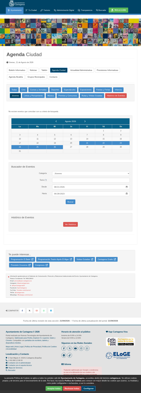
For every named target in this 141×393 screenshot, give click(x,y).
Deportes (55, 90)
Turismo (46, 10)
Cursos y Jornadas (38, 90)
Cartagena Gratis (106, 259)
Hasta (44, 193)
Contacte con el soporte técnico (20, 365)
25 (37, 147)
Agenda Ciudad (59, 70)
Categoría (43, 173)
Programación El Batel (21, 259)
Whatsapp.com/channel (24, 295)
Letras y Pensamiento (33, 96)
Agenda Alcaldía (16, 77)
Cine (23, 90)
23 (121, 143)
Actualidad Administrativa (81, 70)
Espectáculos (69, 90)
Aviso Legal (19, 347)
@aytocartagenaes (23, 283)
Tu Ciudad (32, 10)
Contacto (53, 77)
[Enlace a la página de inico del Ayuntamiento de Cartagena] (17, 3)
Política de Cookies (49, 347)
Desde (44, 187)
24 (20, 147)
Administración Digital (65, 10)
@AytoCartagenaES (18, 285)
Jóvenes (15, 96)
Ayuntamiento (16, 10)
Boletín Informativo (17, 70)
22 (104, 143)
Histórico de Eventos (116, 96)
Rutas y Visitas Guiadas (92, 96)
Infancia (118, 90)
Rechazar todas (72, 388)
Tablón (44, 70)
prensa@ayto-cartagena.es (23, 281)
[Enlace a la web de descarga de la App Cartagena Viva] (120, 340)
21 (87, 143)
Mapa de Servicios (15, 368)
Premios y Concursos (67, 96)
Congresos (40, 265)
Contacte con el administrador (19, 363)
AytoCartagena (22, 288)
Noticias (33, 70)
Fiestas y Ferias (103, 90)
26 (55, 147)
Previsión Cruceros (20, 265)
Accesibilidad (11, 349)
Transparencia (86, 10)
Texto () (43, 180)
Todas (14, 90)
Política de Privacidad (33, 347)
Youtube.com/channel (24, 290)
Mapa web (10, 347)
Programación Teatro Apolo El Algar (54, 259)
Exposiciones (86, 90)
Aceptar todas (54, 388)
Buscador (102, 10)
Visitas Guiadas (84, 259)
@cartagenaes (19, 292)
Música (51, 96)
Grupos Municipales (36, 77)
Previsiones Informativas (107, 70)
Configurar (89, 388)
